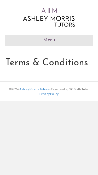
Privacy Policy (49, 94)
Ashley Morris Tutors (34, 89)
